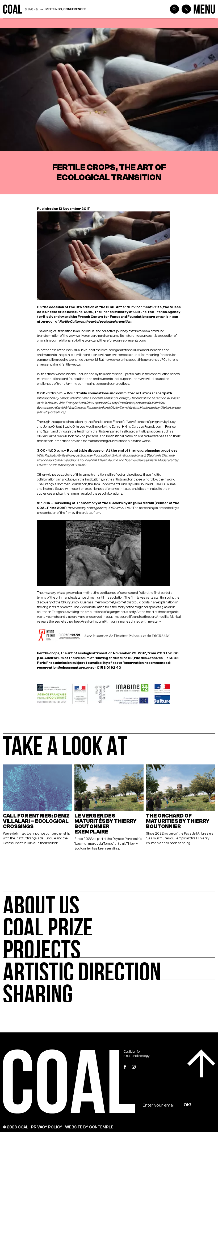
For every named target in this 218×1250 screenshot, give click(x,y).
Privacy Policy (46, 1127)
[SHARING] (109, 991)
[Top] (201, 1063)
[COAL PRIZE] (109, 924)
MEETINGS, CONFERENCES (65, 9)
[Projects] (109, 946)
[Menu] (204, 9)
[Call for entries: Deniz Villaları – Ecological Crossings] (37, 807)
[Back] (186, 9)
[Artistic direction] (109, 969)
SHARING (31, 9)
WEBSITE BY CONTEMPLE (89, 1127)
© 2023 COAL (15, 1127)
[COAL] (12, 9)
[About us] (109, 902)
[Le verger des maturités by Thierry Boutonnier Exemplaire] (109, 807)
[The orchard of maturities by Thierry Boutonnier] (180, 807)
